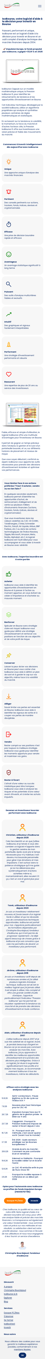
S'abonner (8, 1316)
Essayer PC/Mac (15, 1200)
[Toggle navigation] (40, 6)
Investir (34, 1200)
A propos (8, 1286)
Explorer (8, 1297)
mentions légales (22, 1349)
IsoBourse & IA (10, 1294)
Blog (6, 1301)
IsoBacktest (9, 1323)
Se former (8, 1320)
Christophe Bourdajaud (15, 1290)
